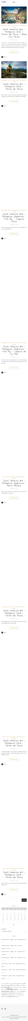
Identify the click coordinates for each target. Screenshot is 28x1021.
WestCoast (17, 996)
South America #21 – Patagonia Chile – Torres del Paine (14, 86)
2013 (7, 983)
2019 (24, 983)
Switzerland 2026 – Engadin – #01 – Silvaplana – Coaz (13, 957)
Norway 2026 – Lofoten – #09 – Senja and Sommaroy (13, 969)
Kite (18, 989)
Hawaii (2, 989)
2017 (18, 983)
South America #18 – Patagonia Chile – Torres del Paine (14, 613)
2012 (4, 983)
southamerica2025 (19, 993)
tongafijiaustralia (21, 994)
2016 (15, 983)
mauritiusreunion (23, 989)
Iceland (15, 989)
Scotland (18, 991)
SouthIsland (4, 995)
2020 (2, 985)
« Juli (13, 924)
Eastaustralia (16, 987)
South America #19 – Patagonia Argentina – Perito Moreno (14, 483)
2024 (15, 985)
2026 (21, 985)
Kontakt (24, 1017)
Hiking (9, 989)
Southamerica (12, 993)
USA (2, 996)
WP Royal (16, 1018)
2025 (17, 985)
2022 (8, 985)
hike (5, 989)
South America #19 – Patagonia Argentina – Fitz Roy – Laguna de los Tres (14, 350)
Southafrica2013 (4, 993)
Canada (12, 987)
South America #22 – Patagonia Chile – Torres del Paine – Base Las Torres (14, 33)
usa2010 (5, 996)
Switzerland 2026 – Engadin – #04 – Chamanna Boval (13, 939)
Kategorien (3, 929)
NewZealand (5, 991)
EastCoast (20, 987)
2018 (21, 983)
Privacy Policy (8, 1017)
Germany (24, 987)
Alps (2, 987)
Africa (24, 985)
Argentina (4, 25)
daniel (5, 56)
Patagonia (15, 25)
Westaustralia (11, 996)
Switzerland (15, 994)
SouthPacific (10, 994)
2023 (11, 985)
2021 (5, 985)
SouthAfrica (23, 991)
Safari (15, 991)
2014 (10, 983)
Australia (7, 987)
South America (22, 25)
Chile (7, 476)
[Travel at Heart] (4, 2)
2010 (2, 983)
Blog (9, 25)
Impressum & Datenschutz (17, 1017)
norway (11, 991)
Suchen (24, 900)
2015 (12, 983)
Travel (14, 27)
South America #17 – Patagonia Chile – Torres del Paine (14, 743)
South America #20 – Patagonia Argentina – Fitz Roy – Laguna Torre (14, 218)
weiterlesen (14, 52)
